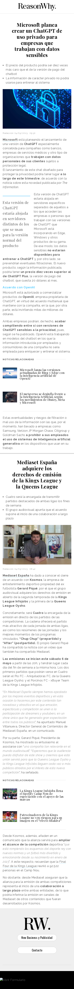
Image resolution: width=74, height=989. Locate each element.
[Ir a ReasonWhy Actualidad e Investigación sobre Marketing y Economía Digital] (37, 6)
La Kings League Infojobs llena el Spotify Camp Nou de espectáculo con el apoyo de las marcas (42, 795)
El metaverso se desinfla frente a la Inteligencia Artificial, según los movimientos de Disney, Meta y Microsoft (43, 398)
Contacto (37, 950)
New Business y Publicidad (37, 937)
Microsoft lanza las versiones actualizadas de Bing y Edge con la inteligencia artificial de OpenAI (42, 374)
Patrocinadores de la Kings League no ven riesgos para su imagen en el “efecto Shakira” (41, 817)
